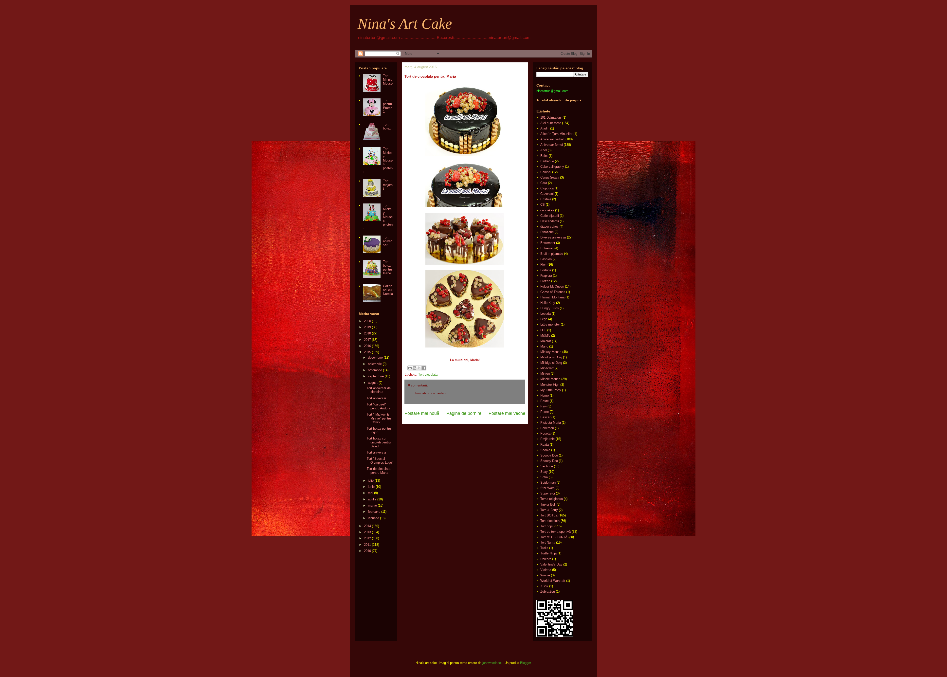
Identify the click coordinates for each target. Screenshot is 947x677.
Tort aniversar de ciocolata (379, 390)
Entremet (546, 248)
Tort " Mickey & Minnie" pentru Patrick (379, 418)
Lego (543, 319)
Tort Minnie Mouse (388, 79)
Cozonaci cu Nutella (388, 289)
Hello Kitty (547, 303)
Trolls (544, 548)
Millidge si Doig (551, 357)
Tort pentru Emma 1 (387, 106)
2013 (367, 532)
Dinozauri (547, 232)
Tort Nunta (547, 542)
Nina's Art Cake (405, 24)
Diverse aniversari (553, 237)
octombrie (375, 370)
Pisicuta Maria (550, 422)
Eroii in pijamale (551, 254)
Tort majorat (388, 184)
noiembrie (375, 364)
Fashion (546, 259)
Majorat (545, 341)
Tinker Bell (548, 504)
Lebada (545, 313)
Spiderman (548, 482)
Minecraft (547, 368)
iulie (371, 480)
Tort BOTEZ (549, 515)
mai (370, 493)
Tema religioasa (551, 499)
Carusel (545, 172)
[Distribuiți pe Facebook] (423, 368)
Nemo (544, 395)
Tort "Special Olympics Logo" (380, 460)
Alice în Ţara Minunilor (556, 134)
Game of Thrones (552, 292)
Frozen (545, 281)
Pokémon (547, 428)
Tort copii (546, 526)
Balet (544, 156)
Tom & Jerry (549, 510)
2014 (367, 526)
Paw (543, 406)
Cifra (543, 183)
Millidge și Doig (551, 363)
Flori (543, 264)
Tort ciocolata (427, 374)
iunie (371, 487)
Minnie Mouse (550, 379)
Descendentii (549, 221)
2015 (367, 352)
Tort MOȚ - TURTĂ (553, 537)
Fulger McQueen (552, 286)
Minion (545, 373)
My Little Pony (550, 390)
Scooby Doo (549, 455)
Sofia (544, 477)
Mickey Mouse (550, 352)
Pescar (545, 417)
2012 (367, 538)
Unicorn (545, 559)
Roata (544, 444)
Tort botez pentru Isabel (387, 267)
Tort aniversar (387, 241)
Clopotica (547, 188)
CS (542, 204)
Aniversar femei (551, 144)
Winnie (545, 575)
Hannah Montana (552, 297)
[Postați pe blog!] (414, 368)
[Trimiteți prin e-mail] (409, 368)
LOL (543, 330)
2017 (367, 340)
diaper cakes (549, 226)
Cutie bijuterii (549, 216)
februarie (374, 511)
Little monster (550, 324)
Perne (544, 412)
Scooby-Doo (549, 461)
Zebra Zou (547, 591)
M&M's (545, 335)
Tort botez (387, 126)
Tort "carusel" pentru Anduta (378, 406)
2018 (367, 333)
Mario (544, 346)
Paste (544, 401)
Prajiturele (547, 439)
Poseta (545, 433)
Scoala (545, 450)
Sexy (544, 472)
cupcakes (547, 210)
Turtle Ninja (548, 553)
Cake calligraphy (552, 166)
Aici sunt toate (550, 123)
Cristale (545, 199)
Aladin (544, 128)
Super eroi (547, 493)
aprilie (372, 499)
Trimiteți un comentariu (430, 393)
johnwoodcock (492, 663)
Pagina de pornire (463, 413)
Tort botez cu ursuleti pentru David (379, 442)
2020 (367, 321)
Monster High (549, 384)
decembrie (375, 357)
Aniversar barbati (552, 139)
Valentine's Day (551, 564)
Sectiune (546, 466)
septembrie (376, 376)
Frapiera (546, 275)
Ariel (543, 150)
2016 (367, 346)
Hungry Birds (549, 308)
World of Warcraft (552, 581)
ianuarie (373, 518)
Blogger (525, 663)
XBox (544, 586)
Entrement (547, 243)
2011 (367, 545)
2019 (367, 327)
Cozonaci (547, 194)
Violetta (545, 570)
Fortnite (545, 270)
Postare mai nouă (421, 413)
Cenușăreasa (549, 177)
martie (372, 505)
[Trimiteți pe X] (419, 368)
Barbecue (547, 161)
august (373, 382)
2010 (367, 551)
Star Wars (547, 488)
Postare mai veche (507, 413)
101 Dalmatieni (551, 117)
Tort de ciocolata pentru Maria (378, 471)
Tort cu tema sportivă (555, 531)
